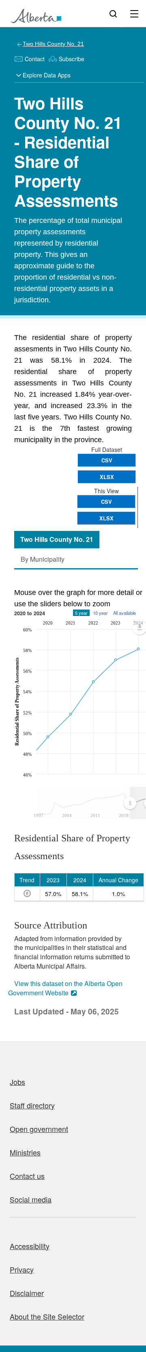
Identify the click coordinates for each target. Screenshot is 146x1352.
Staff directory (32, 1105)
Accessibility (29, 1246)
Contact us (27, 1175)
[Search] (113, 13)
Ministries (25, 1152)
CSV (106, 460)
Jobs (17, 1081)
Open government (39, 1128)
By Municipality (42, 559)
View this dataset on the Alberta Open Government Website (65, 988)
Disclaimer (27, 1293)
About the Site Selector (47, 1316)
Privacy (22, 1269)
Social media (31, 1199)
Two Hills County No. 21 (53, 44)
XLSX (107, 477)
